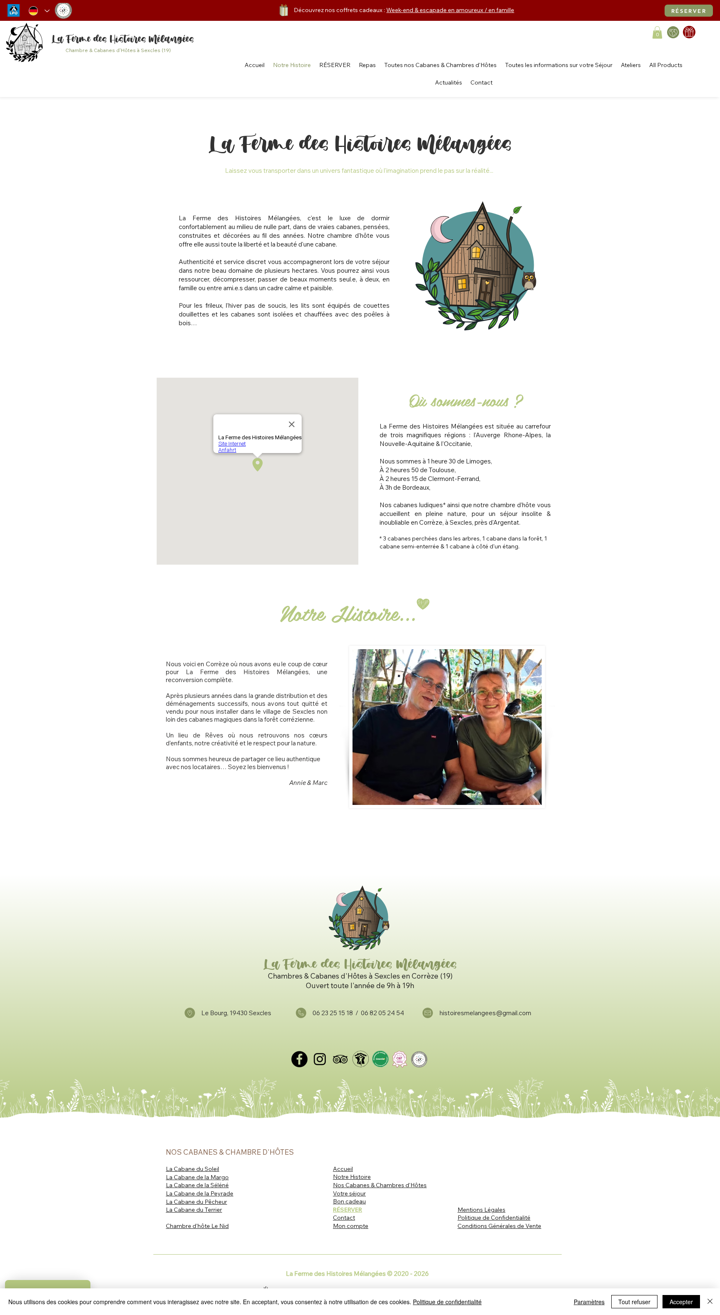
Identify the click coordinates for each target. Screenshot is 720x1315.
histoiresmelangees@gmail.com (485, 1013)
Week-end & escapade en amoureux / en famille (450, 10)
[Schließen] (710, 1301)
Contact (344, 1217)
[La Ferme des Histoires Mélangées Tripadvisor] (340, 1059)
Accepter (681, 1302)
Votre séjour (349, 1193)
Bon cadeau (349, 1201)
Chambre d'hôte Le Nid (197, 1226)
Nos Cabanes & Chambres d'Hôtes (380, 1185)
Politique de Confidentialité (494, 1217)
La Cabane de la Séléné (197, 1185)
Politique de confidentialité (447, 1302)
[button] (657, 32)
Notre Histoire (352, 1177)
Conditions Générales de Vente (499, 1226)
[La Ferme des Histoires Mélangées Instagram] (320, 1059)
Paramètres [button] (589, 1302)
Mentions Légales (481, 1209)
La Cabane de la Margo (197, 1177)
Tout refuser (634, 1302)
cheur (219, 1201)
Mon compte (350, 1226)
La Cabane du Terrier (194, 1209)
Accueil (343, 1169)
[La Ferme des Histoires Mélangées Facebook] (299, 1059)
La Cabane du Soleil (192, 1169)
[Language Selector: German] (39, 11)
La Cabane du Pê (189, 1201)
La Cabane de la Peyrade (199, 1193)
